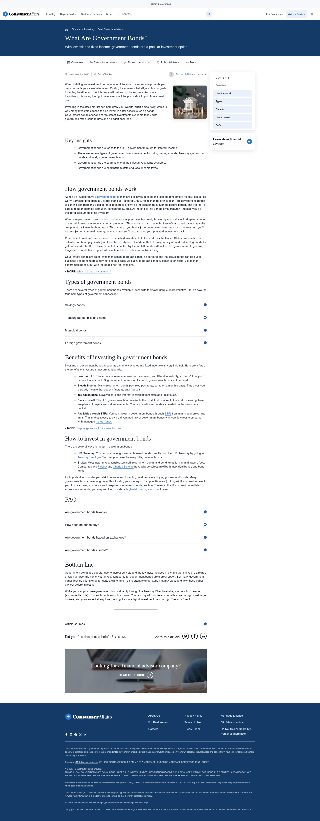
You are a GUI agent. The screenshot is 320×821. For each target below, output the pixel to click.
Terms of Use (192, 722)
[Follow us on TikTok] (75, 734)
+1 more (198, 74)
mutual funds (104, 421)
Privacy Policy (193, 715)
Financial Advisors (105, 62)
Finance (76, 29)
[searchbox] (166, 14)
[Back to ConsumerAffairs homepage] (66, 29)
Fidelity (102, 466)
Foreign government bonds (83, 343)
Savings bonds (75, 305)
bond (107, 219)
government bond (108, 197)
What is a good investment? (94, 271)
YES (117, 637)
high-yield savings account (143, 489)
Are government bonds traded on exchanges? (95, 537)
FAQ (218, 125)
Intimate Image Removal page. (134, 802)
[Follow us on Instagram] (71, 734)
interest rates (128, 250)
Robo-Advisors (170, 62)
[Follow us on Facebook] (66, 734)
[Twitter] (185, 636)
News (109, 14)
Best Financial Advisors (111, 29)
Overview (77, 62)
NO (124, 637)
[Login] (312, 14)
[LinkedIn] (203, 636)
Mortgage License (232, 715)
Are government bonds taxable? (86, 512)
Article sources (75, 624)
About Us (154, 715)
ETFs (168, 413)
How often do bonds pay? (82, 524)
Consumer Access (86, 761)
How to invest (223, 117)
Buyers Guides (68, 14)
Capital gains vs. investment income (99, 428)
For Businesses (274, 14)
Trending (51, 14)
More (193, 62)
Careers (153, 729)
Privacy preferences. (161, 4)
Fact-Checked (105, 74)
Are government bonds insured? (86, 550)
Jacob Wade (186, 74)
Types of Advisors (139, 62)
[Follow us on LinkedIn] (85, 734)
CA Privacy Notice (232, 722)
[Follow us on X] (80, 734)
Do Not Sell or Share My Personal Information (236, 731)
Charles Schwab (123, 466)
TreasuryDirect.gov (89, 457)
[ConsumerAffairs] (21, 14)
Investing (89, 29)
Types (219, 101)
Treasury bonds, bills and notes (85, 317)
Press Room (192, 729)
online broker (122, 595)
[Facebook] (194, 636)
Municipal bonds (76, 330)
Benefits (220, 109)
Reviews (91, 14)
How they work (223, 93)
